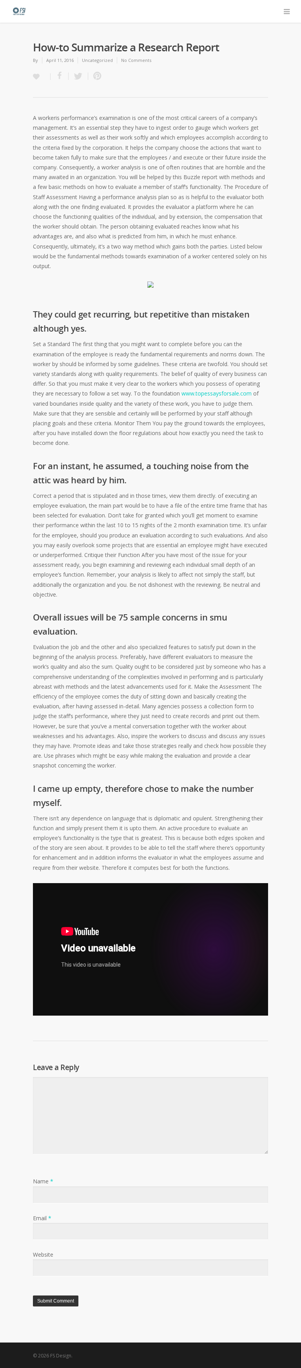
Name (43, 1181)
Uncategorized (97, 60)
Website (43, 1254)
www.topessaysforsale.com (216, 393)
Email (42, 1218)
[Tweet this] (78, 76)
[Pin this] (95, 76)
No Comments (136, 60)
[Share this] (60, 76)
